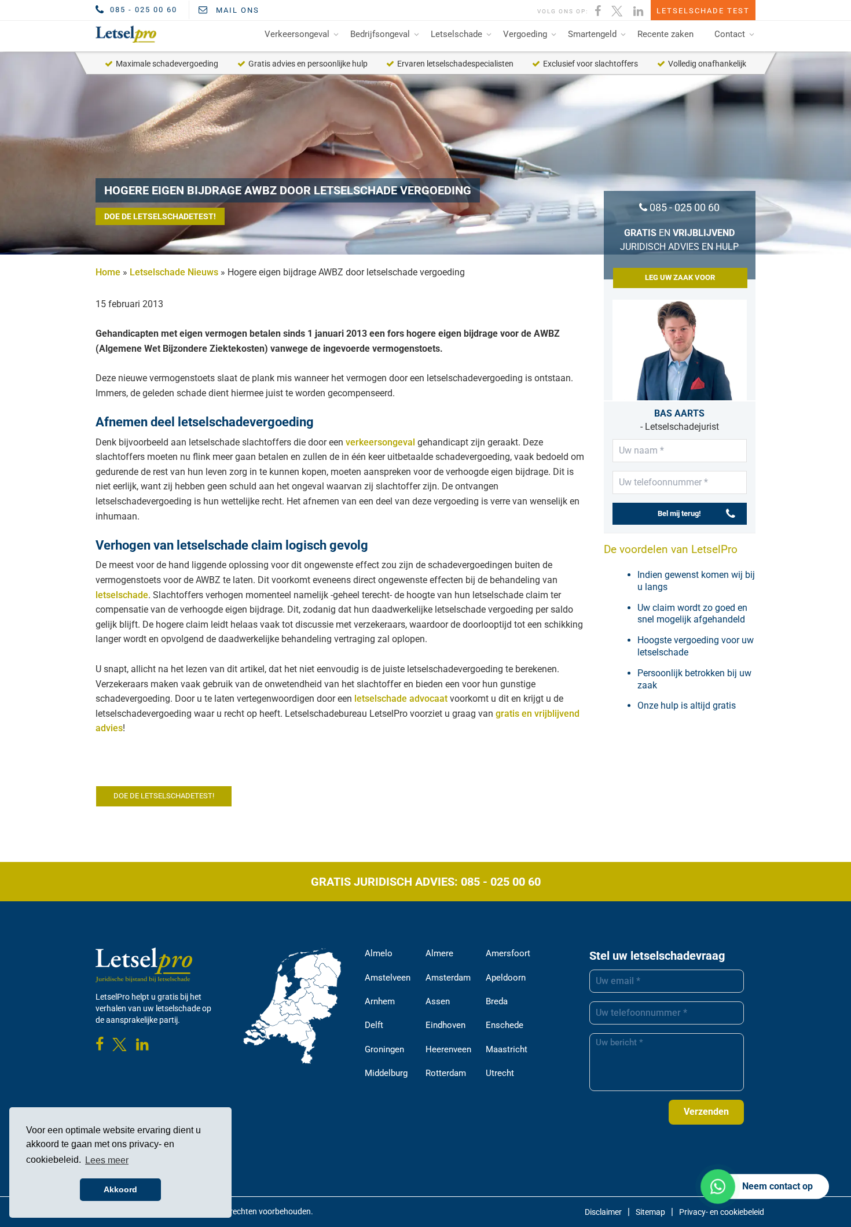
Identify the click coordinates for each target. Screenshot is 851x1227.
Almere (439, 953)
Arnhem (380, 1001)
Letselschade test (703, 10)
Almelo (379, 953)
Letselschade (456, 34)
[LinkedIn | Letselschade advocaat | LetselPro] (638, 10)
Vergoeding (525, 34)
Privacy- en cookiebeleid (721, 1212)
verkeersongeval (380, 442)
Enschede (504, 1025)
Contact (729, 34)
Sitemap (650, 1212)
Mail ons (236, 10)
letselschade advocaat (400, 698)
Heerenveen (448, 1049)
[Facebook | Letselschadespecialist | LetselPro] (598, 10)
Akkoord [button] (120, 1189)
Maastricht (506, 1049)
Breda (497, 1001)
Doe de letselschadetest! (160, 216)
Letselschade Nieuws (174, 272)
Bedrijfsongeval (380, 34)
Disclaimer (603, 1212)
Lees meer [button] (107, 1160)
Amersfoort (508, 953)
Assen (438, 1001)
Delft (374, 1025)
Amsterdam (448, 977)
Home (108, 272)
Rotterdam (446, 1073)
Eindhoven (445, 1025)
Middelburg (386, 1073)
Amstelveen (387, 977)
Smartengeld (592, 34)
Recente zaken (665, 34)
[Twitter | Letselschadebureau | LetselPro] (617, 10)
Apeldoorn (506, 977)
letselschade (122, 594)
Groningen (384, 1049)
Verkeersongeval (297, 34)
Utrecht (500, 1073)
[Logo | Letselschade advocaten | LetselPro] (124, 34)
